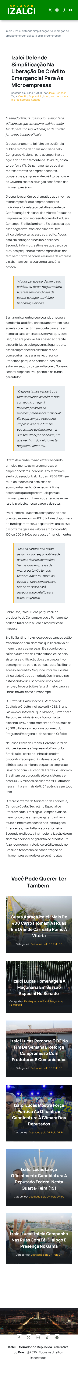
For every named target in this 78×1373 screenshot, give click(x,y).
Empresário (35, 96)
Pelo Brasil (15, 1004)
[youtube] (70, 10)
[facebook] (19, 1337)
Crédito (22, 96)
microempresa (59, 96)
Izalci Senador (57, 93)
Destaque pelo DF (41, 944)
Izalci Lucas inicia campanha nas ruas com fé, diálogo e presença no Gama (39, 1240)
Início (9, 31)
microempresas (20, 99)
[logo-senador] (21, 5)
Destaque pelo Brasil (36, 1001)
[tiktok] (64, 10)
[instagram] (56, 10)
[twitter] (50, 10)
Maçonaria (56, 1001)
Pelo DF (57, 944)
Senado (35, 99)
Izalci (46, 96)
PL (62, 1132)
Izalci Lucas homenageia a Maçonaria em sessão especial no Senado (39, 987)
